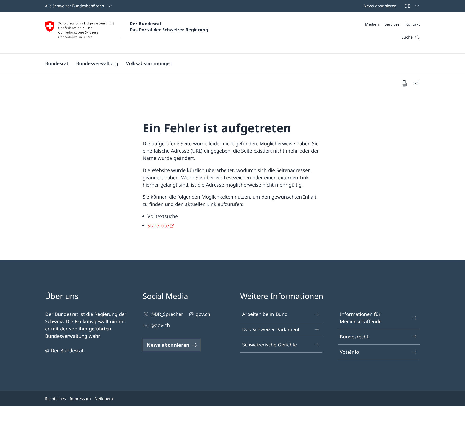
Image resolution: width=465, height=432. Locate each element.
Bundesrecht (354, 336)
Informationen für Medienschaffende (360, 318)
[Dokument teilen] (416, 83)
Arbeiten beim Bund (264, 314)
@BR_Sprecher (166, 314)
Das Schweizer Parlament (271, 329)
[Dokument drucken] (404, 83)
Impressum (80, 398)
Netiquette (104, 398)
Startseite (158, 225)
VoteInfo (349, 352)
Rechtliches (55, 398)
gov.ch (203, 314)
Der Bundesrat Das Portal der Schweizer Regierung (169, 26)
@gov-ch (160, 325)
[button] (56, 63)
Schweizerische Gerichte (269, 344)
